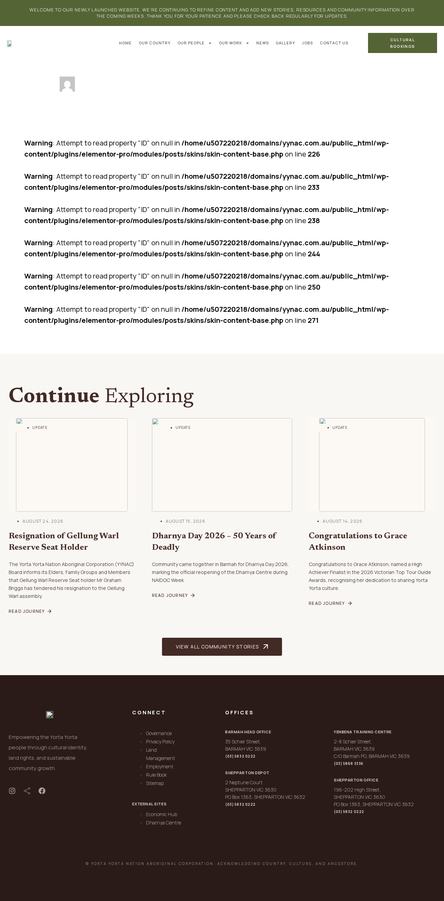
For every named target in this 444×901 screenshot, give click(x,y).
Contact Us (334, 42)
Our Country (155, 42)
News (262, 42)
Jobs (307, 42)
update (40, 427)
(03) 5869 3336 (349, 763)
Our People (191, 42)
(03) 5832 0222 (240, 756)
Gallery (285, 42)
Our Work (230, 42)
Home (125, 42)
